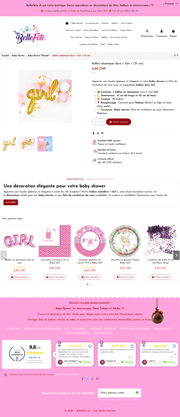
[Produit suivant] (177, 55)
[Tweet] (98, 133)
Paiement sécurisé (102, 329)
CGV (66, 329)
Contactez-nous (78, 333)
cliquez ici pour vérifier (67, 375)
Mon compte (102, 333)
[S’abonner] (137, 393)
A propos (79, 329)
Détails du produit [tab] (100, 179)
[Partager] (93, 133)
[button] (87, 284)
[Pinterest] (102, 133)
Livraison (13, 329)
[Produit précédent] (175, 55)
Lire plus (11, 202)
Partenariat (162, 329)
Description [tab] (75, 179)
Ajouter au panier (120, 122)
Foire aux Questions (135, 329)
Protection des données (42, 329)
